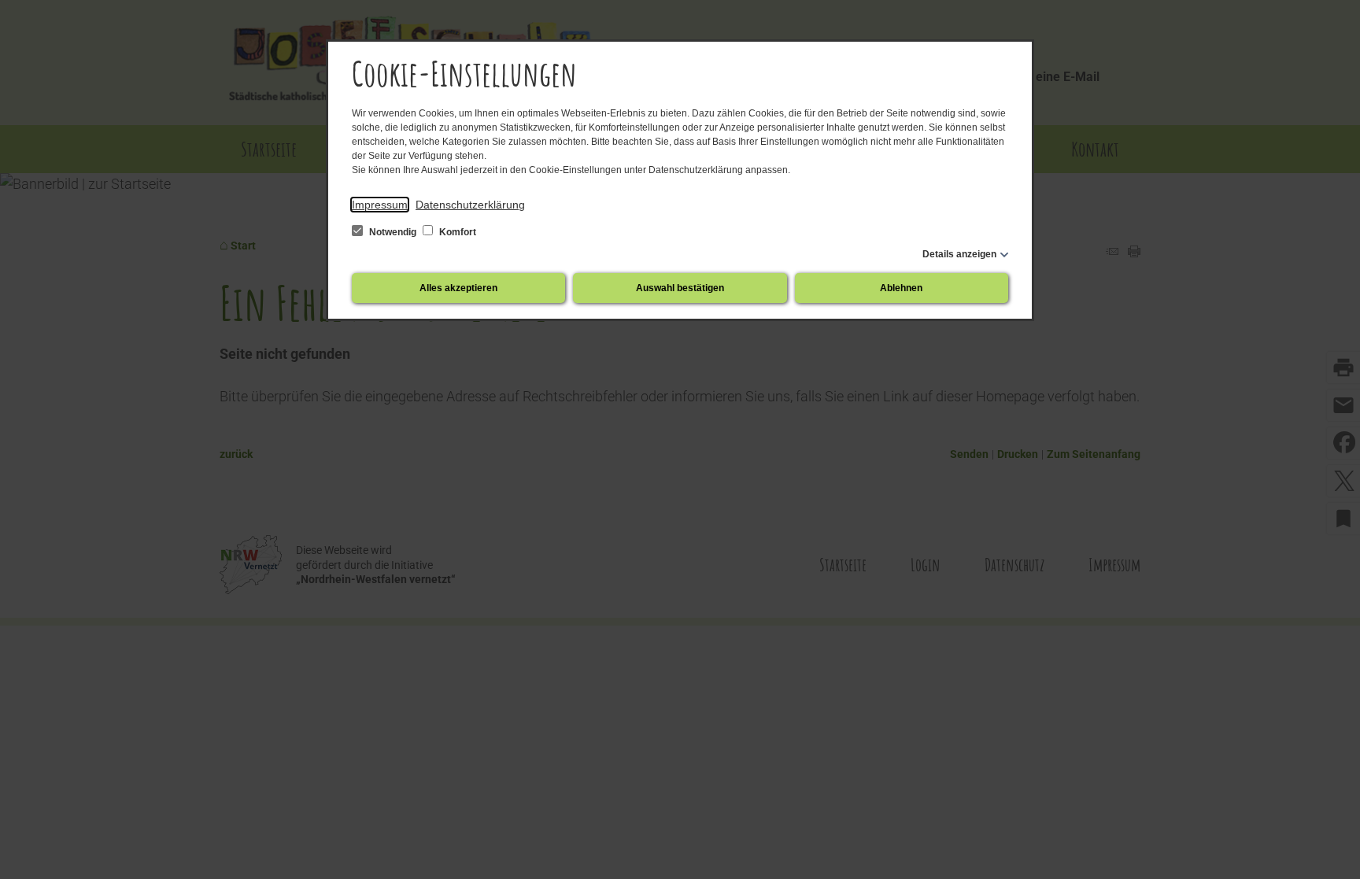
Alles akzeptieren (458, 288)
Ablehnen (901, 288)
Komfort (456, 232)
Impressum (380, 204)
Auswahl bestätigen (680, 288)
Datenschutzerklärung (470, 204)
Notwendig (393, 232)
